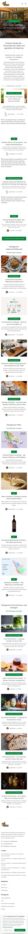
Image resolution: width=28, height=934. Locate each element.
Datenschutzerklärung (8, 927)
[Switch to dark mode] (22, 3)
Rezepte (14, 216)
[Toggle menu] (25, 3)
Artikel (3, 850)
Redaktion (4, 881)
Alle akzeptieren (20, 930)
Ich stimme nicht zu (8, 930)
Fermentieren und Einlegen (14, 635)
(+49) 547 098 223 (7, 844)
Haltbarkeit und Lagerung (14, 93)
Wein (14, 138)
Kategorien (5, 895)
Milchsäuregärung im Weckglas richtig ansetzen (13, 872)
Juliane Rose (4, 887)
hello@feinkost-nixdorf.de (9, 846)
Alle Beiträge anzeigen (14, 252)
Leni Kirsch (3, 884)
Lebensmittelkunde (14, 21)
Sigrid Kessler (4, 890)
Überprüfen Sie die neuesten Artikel (14, 238)
